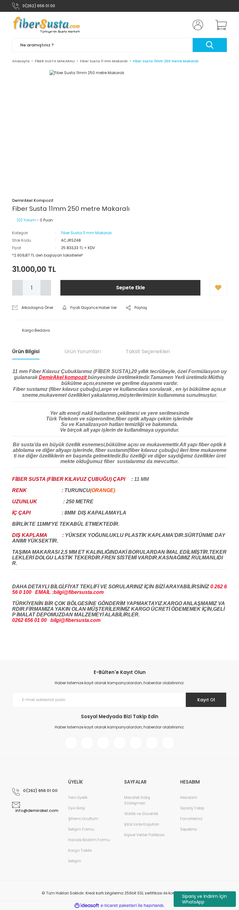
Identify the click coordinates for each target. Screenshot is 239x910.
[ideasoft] (86, 905)
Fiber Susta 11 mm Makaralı (86, 232)
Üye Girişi (76, 808)
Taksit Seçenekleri (148, 351)
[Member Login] (196, 25)
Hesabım (188, 797)
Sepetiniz (188, 829)
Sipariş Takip (192, 808)
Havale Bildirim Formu (89, 839)
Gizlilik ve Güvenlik (141, 813)
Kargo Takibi (80, 850)
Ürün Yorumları (82, 351)
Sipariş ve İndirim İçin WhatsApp (204, 899)
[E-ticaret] (119, 905)
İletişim (74, 861)
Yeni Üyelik (77, 797)
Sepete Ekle (130, 287)
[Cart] (220, 25)
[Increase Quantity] (45, 288)
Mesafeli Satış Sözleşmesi (137, 800)
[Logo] (46, 25)
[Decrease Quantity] (17, 288)
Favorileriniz (191, 818)
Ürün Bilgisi (26, 351)
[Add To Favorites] (218, 288)
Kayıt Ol (206, 700)
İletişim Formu (81, 829)
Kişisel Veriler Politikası (144, 834)
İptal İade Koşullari (141, 824)
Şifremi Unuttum (83, 818)
